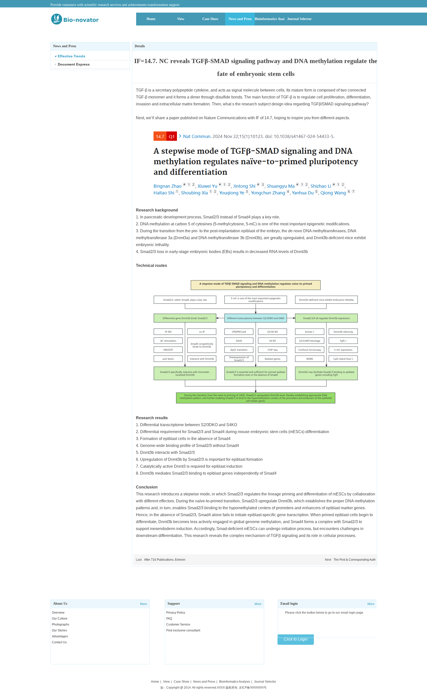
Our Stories (59, 630)
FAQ (169, 618)
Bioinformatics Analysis (234, 681)
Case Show (181, 681)
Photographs (60, 624)
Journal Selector (265, 681)
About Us (60, 603)
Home (155, 681)
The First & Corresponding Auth (355, 559)
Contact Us (59, 642)
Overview (58, 612)
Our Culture (59, 618)
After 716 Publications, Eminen (164, 559)
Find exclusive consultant (183, 630)
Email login (289, 603)
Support (174, 603)
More (143, 603)
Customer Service (178, 624)
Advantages (60, 636)
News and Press (204, 681)
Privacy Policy (175, 612)
